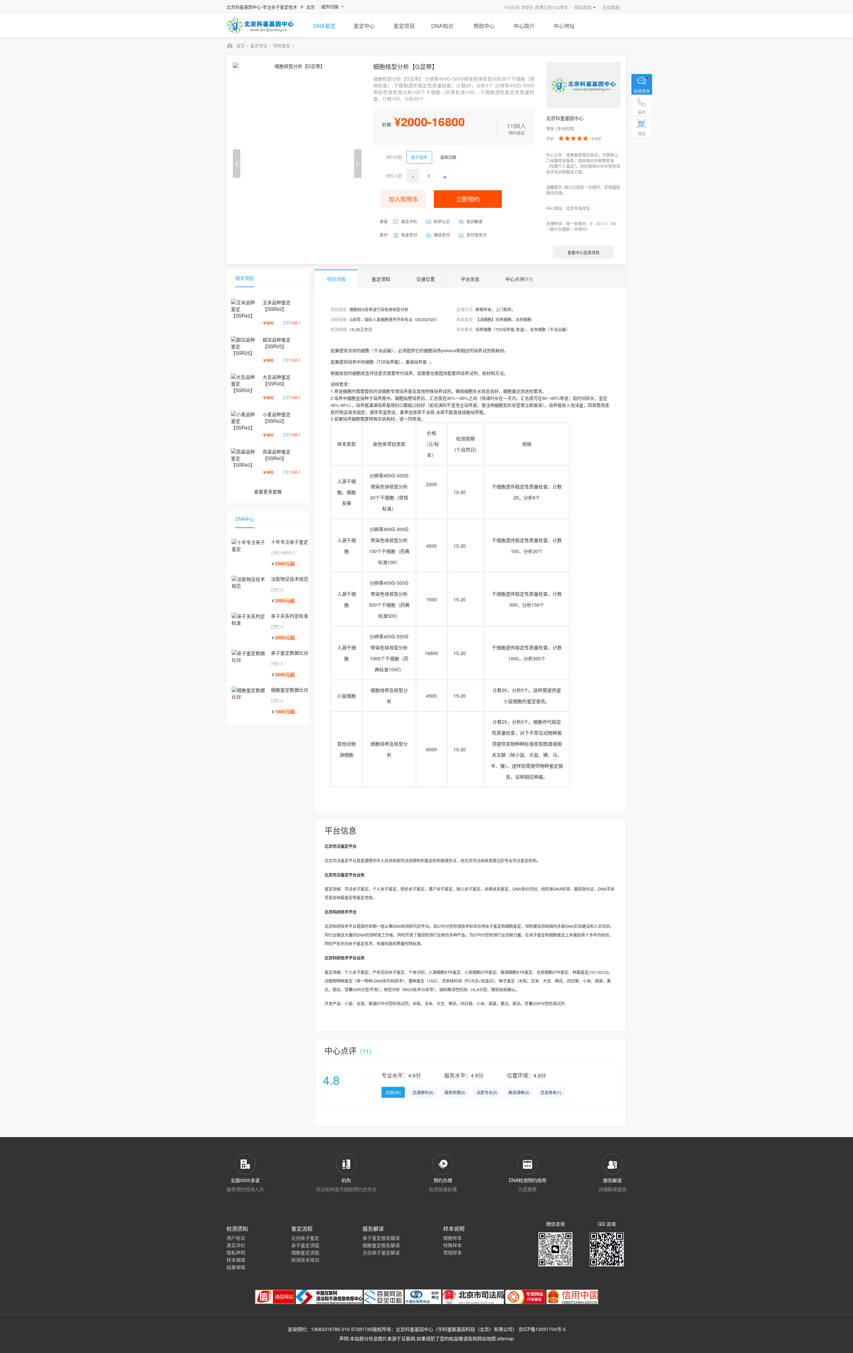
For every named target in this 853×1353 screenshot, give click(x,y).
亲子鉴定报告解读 (381, 1237)
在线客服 (611, 7)
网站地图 (486, 1338)
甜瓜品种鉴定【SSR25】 (277, 342)
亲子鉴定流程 (305, 1245)
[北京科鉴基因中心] (260, 25)
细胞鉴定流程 (305, 1252)
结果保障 (236, 1267)
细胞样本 (452, 1237)
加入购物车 (404, 199)
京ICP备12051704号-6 (542, 1329)
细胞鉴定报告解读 (381, 1245)
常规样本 (452, 1252)
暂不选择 (419, 157)
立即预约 (468, 199)
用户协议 (236, 1237)
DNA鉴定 (324, 26)
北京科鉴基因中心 (414, 1329)
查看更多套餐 (268, 491)
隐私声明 (236, 1252)
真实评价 (236, 1245)
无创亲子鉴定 (305, 1237)
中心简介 (524, 26)
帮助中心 (484, 26)
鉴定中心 (364, 26)
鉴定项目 (404, 26)
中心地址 (564, 26)
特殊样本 (452, 1245)
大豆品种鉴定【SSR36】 (277, 380)
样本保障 (236, 1259)
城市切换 (330, 6)
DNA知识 (442, 26)
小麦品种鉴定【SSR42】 (277, 417)
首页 (240, 45)
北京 (310, 7)
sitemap (505, 1338)
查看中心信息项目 (583, 252)
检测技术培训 (305, 1259)
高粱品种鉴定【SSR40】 (277, 454)
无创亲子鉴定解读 (381, 1252)
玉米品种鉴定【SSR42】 (277, 305)
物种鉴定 (281, 45)
